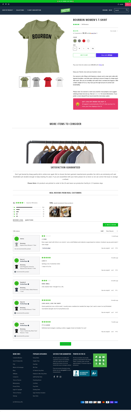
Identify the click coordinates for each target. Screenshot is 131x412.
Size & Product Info (18, 361)
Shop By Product (7, 10)
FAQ (14, 364)
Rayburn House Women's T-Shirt (28, 245)
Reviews (105, 10)
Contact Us (15, 377)
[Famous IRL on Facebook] (3, 4)
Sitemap (15, 396)
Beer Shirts (35, 396)
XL (88, 48)
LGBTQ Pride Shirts (37, 377)
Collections (20, 10)
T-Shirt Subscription (34, 10)
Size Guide (113, 31)
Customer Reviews (17, 358)
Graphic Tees (36, 361)
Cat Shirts (35, 383)
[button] (95, 24)
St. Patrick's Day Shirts (38, 370)
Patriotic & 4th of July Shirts (40, 373)
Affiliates (15, 373)
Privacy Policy (16, 386)
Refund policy (16, 383)
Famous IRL (20, 402)
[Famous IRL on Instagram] (8, 4)
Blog (110, 10)
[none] (24, 82)
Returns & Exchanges (18, 367)
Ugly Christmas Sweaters (39, 393)
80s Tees (35, 367)
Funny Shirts (36, 358)
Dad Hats (35, 364)
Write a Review (112, 225)
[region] (60, 211)
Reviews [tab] (18, 220)
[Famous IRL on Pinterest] (6, 4)
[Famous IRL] (65, 10)
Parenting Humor (37, 380)
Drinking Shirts (36, 389)
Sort (102, 231)
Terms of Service (17, 380)
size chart (98, 94)
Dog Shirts (35, 386)
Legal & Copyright (17, 389)
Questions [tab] (29, 220)
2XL (93, 48)
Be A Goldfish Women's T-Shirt (27, 309)
